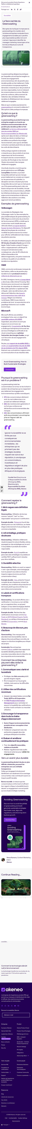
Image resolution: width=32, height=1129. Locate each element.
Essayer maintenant (6, 1085)
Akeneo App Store (22, 1055)
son (8, 343)
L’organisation (17, 326)
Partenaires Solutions (22, 1064)
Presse (3, 1045)
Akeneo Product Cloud (23, 1028)
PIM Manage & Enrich (22, 1034)
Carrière (5, 1037)
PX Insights (20, 1049)
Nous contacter (5, 1042)
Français (5, 1124)
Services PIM (4, 1064)
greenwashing (6, 107)
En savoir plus (5, 9)
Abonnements (16, 1121)
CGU (6, 1118)
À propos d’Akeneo (6, 1028)
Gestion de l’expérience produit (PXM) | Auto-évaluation (7, 1080)
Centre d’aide (5, 1072)
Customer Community (23, 1072)
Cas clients (4, 1100)
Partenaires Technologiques (21, 1068)
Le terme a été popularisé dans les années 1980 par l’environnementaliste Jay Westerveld (14, 131)
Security (3, 1048)
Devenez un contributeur (8, 1103)
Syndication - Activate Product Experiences (23, 1042)
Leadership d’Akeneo (7, 1034)
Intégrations (20, 1052)
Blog (2, 1094)
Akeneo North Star (6, 1031)
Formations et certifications (5, 1068)
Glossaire (3, 1106)
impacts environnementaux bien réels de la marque (13, 295)
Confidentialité (13, 1118)
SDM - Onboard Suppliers (21, 1037)
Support (3, 1075)
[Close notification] (29, 5)
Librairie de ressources (7, 1097)
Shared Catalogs (21, 1046)
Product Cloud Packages (23, 1031)
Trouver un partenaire (23, 1075)
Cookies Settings (22, 1118)
